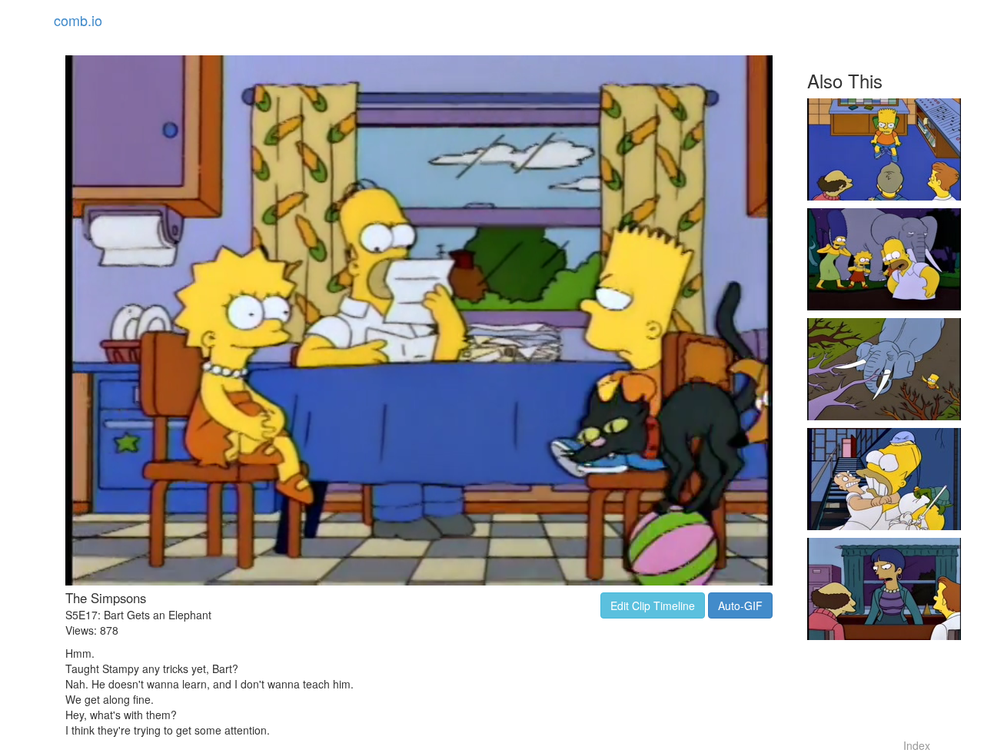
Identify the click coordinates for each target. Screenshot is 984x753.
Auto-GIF (740, 605)
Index (916, 745)
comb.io (78, 20)
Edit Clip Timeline (652, 605)
